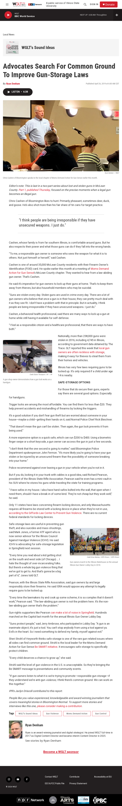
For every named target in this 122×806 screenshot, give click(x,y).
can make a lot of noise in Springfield (72, 612)
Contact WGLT (51, 777)
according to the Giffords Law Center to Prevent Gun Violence (45, 513)
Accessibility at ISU (103, 777)
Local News (8, 34)
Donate (110, 4)
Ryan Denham (13, 83)
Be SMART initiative (46, 646)
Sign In (94, 4)
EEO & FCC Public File (54, 783)
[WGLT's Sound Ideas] (12, 47)
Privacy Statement (78, 783)
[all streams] (117, 15)
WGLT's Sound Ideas (38, 47)
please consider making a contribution (59, 706)
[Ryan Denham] (15, 730)
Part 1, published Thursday (34, 189)
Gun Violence (52, 713)
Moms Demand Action (77, 713)
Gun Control (101, 713)
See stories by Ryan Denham (43, 740)
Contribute (74, 777)
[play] (8, 15)
